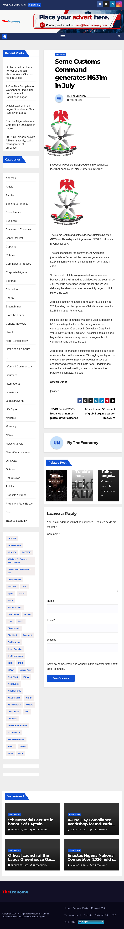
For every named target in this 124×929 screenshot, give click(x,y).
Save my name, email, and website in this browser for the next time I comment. (82, 666)
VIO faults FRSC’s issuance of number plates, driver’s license (64, 413)
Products (88, 915)
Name (51, 600)
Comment (53, 534)
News (9, 435)
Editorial (11, 280)
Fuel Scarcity (14, 642)
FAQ (114, 915)
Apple (10, 593)
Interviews (12, 392)
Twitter (23, 746)
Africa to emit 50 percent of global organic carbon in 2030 (100, 413)
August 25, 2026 (20, 830)
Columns (11, 255)
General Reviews (16, 323)
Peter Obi (12, 719)
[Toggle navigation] (63, 36)
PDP (27, 712)
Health (10, 332)
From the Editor (15, 315)
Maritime (11, 418)
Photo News (13, 478)
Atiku (10, 600)
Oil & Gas (11, 460)
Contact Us (69, 922)
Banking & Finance (17, 203)
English (85, 921)
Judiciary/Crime (15, 400)
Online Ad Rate (102, 915)
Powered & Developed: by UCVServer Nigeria (23, 916)
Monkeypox (13, 684)
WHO (10, 753)
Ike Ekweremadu (15, 656)
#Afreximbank (14, 545)
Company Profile (80, 908)
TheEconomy (78, 95)
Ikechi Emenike (15, 649)
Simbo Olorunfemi (16, 739)
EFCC (20, 621)
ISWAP (11, 670)
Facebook (27, 635)
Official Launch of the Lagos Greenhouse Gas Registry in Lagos (20, 109)
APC (24, 586)
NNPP (28, 698)
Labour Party (26, 670)
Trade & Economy (16, 520)
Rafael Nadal (14, 732)
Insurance (11, 375)
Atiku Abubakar (15, 607)
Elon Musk (12, 635)
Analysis (11, 178)
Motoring (11, 426)
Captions (11, 246)
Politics (10, 486)
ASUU (22, 593)
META (26, 677)
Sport (9, 512)
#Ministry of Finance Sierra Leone (17, 561)
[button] (119, 36)
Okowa (29, 705)
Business (11, 221)
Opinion (10, 469)
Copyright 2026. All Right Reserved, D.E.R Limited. (26, 914)
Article (9, 186)
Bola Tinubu (13, 614)
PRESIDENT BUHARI (17, 726)
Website (51, 639)
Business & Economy (18, 229)
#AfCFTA (12, 538)
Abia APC (12, 586)
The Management (72, 915)
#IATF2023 (26, 552)
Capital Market (14, 238)
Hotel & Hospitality (17, 340)
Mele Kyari (13, 677)
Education (12, 289)
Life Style (11, 409)
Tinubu (11, 746)
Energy (10, 298)
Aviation (11, 195)
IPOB (20, 663)
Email (51, 620)
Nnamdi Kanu (14, 698)
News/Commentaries (18, 452)
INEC (10, 663)
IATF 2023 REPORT (18, 349)
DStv (10, 621)
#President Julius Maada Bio (19, 571)
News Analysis (14, 443)
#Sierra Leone (14, 580)
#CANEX (12, 552)
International (13, 383)
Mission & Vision (99, 908)
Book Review (13, 212)
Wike (20, 753)
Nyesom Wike (14, 705)
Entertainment (14, 306)
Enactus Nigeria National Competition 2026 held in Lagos (20, 125)
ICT (8, 358)
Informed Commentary (19, 366)
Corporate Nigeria (16, 272)
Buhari (27, 614)
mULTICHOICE (14, 691)
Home (67, 908)
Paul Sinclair (13, 712)
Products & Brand (16, 495)
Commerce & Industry (18, 263)
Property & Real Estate (19, 503)
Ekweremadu (14, 628)
